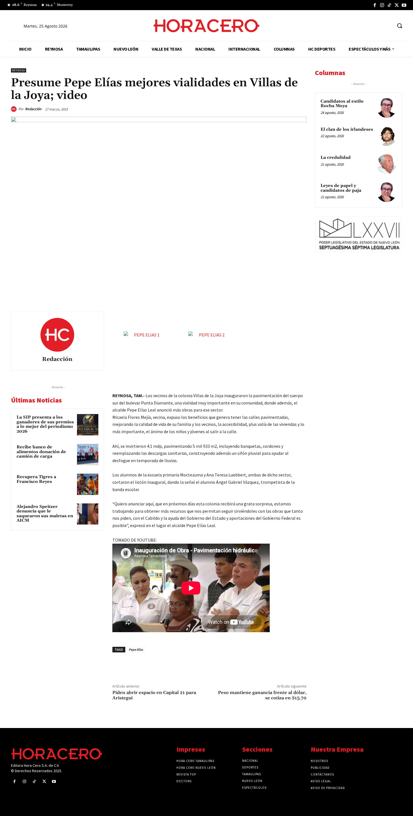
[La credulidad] (386, 164)
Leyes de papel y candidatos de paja (341, 188)
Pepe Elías (136, 649)
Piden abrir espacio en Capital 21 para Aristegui (154, 695)
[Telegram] (274, 317)
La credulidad (336, 157)
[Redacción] (14, 109)
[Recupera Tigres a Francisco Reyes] (87, 484)
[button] (399, 25)
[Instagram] (382, 5)
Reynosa (18, 70)
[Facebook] (375, 5)
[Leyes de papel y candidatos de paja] (386, 192)
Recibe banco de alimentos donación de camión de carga (41, 451)
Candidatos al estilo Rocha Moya (342, 104)
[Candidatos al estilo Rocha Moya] (386, 108)
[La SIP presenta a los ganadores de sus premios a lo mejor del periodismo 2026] (87, 424)
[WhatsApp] (261, 317)
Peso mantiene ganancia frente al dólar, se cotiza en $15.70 (262, 695)
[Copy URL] (287, 317)
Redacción (33, 109)
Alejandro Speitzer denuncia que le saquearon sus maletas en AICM (45, 513)
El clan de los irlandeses (347, 129)
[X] (396, 5)
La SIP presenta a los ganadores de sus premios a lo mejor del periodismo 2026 (45, 424)
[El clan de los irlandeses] (386, 136)
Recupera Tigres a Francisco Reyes (36, 479)
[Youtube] (404, 5)
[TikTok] (389, 5)
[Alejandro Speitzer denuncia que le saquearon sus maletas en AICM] (87, 514)
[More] (301, 317)
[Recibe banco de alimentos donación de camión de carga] (87, 454)
